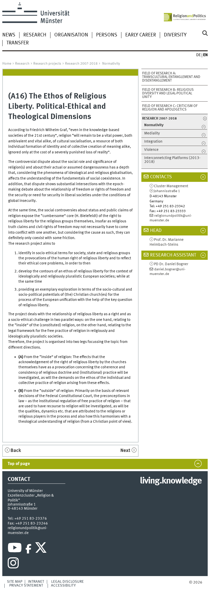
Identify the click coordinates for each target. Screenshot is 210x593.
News (8, 35)
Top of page (19, 464)
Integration (153, 142)
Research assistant (173, 255)
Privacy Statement (26, 586)
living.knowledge (171, 481)
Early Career (140, 35)
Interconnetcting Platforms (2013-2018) (172, 160)
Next (125, 450)
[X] (41, 548)
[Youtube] (15, 548)
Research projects (47, 63)
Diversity (175, 35)
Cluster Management (171, 186)
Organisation (71, 35)
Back (15, 450)
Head (156, 230)
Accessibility (63, 586)
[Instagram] (13, 564)
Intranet (36, 582)
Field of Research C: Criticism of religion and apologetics (169, 107)
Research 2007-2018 (81, 63)
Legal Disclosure (67, 582)
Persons (106, 35)
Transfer (17, 43)
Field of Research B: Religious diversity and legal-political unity (168, 93)
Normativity (111, 63)
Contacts (161, 177)
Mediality (152, 133)
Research (34, 35)
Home (6, 63)
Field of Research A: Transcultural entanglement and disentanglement (171, 77)
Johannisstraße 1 (167, 191)
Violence (151, 150)
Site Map (14, 582)
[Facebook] (28, 548)
